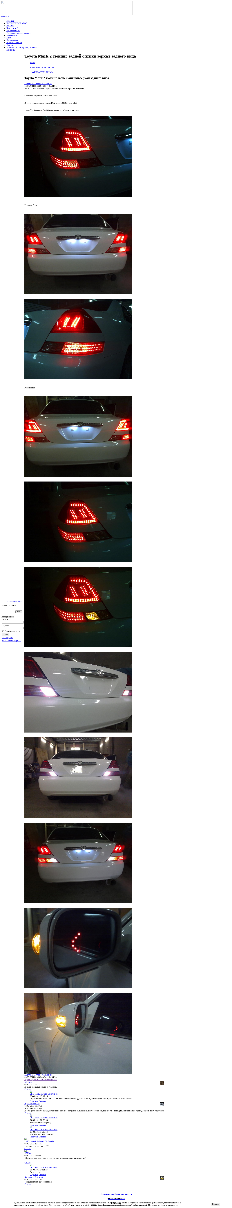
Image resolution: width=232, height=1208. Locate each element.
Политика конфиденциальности (163, 1205)
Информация (12, 35)
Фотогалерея (12, 40)
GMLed (27, 1153)
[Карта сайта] (6, 16)
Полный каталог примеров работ (21, 47)
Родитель (34, 1101)
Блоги (32, 62)
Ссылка (27, 1089)
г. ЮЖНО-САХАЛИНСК (41, 72)
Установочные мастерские (18, 33)
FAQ (8, 38)
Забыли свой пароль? (11, 640)
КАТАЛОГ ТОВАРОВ (16, 23)
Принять (215, 1204)
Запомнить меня (12, 631)
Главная (10, 21)
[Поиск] (4, 16)
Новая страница (14, 601)
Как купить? (12, 28)
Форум (9, 45)
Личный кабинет (14, 42)
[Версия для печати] (8, 16)
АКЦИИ (10, 26)
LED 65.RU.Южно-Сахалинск (38, 83)
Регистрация (7, 637)
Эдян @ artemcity (32, 1103)
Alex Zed (28, 1082)
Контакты (10, 50)
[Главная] (67, 14)
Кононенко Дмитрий (34, 1177)
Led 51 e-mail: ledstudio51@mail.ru (39, 1141)
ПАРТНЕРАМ (13, 30)
